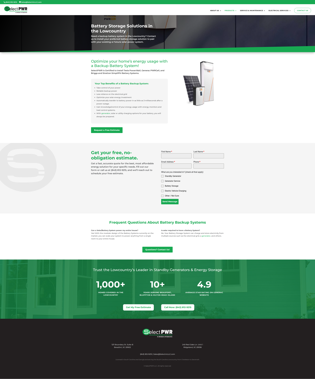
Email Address (168, 162)
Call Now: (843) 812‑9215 (177, 307)
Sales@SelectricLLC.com (164, 354)
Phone (196, 162)
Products (229, 10)
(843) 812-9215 (146, 354)
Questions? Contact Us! (157, 249)
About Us (214, 10)
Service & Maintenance (251, 10)
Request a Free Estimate (107, 130)
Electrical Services (279, 10)
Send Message (169, 201)
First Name (166, 151)
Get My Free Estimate (138, 307)
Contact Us (302, 10)
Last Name (198, 151)
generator (105, 113)
